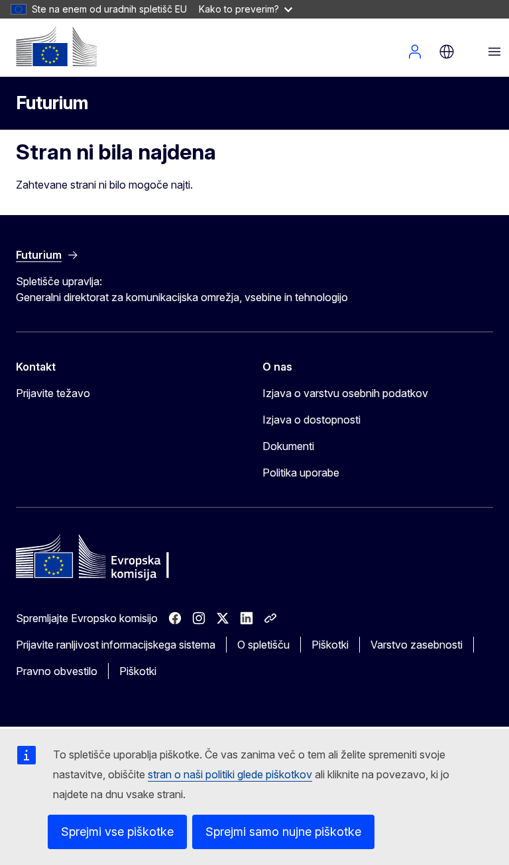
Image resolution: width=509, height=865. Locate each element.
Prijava (414, 51)
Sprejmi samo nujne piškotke (283, 832)
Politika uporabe (300, 472)
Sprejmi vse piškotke (117, 832)
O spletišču (263, 644)
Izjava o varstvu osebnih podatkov (345, 393)
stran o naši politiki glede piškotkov (230, 774)
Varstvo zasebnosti (416, 644)
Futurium (52, 103)
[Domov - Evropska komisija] (56, 46)
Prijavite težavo (53, 393)
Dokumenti (288, 446)
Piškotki (330, 644)
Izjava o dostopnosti (311, 419)
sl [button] (446, 51)
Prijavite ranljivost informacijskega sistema (115, 644)
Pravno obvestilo (56, 671)
